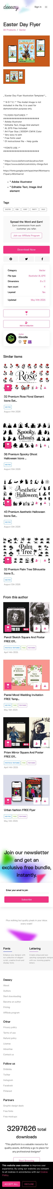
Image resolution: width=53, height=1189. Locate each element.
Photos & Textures (12, 648)
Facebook (8, 1086)
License (7, 1044)
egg (16, 209)
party (34, 209)
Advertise (8, 1049)
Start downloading (12, 996)
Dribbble (7, 1069)
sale (43, 209)
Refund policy (9, 1038)
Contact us (8, 1055)
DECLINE (29, 1184)
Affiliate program (11, 1013)
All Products (9, 30)
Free (23, 648)
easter (8, 209)
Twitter (6, 1075)
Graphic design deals (13, 1106)
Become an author (12, 1002)
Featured (31, 648)
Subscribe (26, 899)
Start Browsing (26, 1161)
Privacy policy (10, 1027)
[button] (46, 7)
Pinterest (7, 1091)
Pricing (6, 1007)
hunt (25, 209)
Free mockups (10, 1117)
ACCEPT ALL (11, 1184)
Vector (22, 30)
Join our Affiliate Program (26, 236)
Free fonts (8, 1111)
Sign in (38, 7)
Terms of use (9, 1033)
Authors (7, 991)
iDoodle (23, 337)
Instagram (8, 1080)
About (6, 986)
